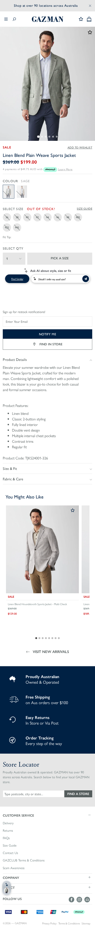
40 (27, 217)
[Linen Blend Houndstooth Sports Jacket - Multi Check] (42, 549)
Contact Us (10, 853)
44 (47, 217)
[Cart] (89, 19)
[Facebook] (73, 899)
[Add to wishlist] (73, 510)
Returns (8, 830)
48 (67, 217)
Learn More (65, 169)
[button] (47, 815)
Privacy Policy (49, 923)
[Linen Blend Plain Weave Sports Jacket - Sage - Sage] (8, 191)
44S (17, 227)
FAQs (6, 838)
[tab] (38, 136)
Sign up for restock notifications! (24, 312)
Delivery (8, 823)
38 (17, 217)
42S (7, 227)
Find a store (78, 793)
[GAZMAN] (47, 19)
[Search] (14, 19)
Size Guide (84, 208)
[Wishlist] (81, 19)
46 (57, 217)
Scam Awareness (13, 868)
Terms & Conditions (69, 923)
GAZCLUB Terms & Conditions (24, 860)
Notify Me (47, 334)
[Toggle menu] (6, 19)
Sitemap (86, 923)
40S (78, 217)
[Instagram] (80, 899)
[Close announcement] (90, 5)
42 (37, 217)
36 (7, 217)
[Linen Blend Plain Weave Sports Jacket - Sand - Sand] (22, 191)
